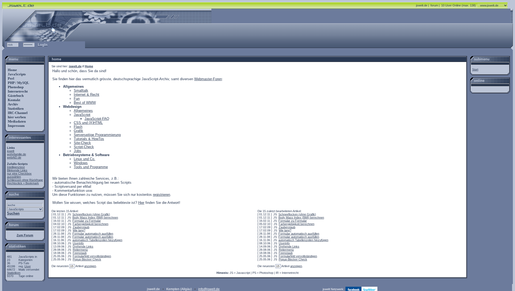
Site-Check (82, 143)
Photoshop (15, 87)
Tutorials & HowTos (89, 139)
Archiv (12, 104)
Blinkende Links (17, 170)
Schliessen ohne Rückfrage (25, 180)
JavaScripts (16, 74)
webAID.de (14, 157)
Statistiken (15, 108)
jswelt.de (421, 5)
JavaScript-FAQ (96, 119)
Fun (77, 99)
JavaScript (82, 115)
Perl (10, 78)
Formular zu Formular (86, 220)
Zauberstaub (81, 227)
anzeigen (90, 266)
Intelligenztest (16, 167)
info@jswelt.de (209, 289)
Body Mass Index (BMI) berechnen (95, 217)
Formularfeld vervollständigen (92, 256)
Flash (78, 127)
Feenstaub (80, 253)
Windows (81, 163)
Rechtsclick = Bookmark (23, 183)
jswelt (10, 151)
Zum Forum (25, 235)
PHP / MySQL (18, 83)
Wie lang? (79, 230)
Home (12, 70)
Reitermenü (80, 249)
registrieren (161, 195)
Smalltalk (81, 91)
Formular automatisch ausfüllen (92, 233)
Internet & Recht (86, 95)
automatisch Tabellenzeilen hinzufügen (97, 240)
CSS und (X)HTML (88, 123)
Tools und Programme (91, 167)
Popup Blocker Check (87, 259)
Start (475, 69)
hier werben (16, 117)
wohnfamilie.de (16, 154)
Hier (141, 203)
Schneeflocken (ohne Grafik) (91, 214)
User (27, 266)
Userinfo (78, 243)
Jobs (77, 151)
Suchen (13, 213)
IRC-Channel (17, 113)
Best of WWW (85, 103)
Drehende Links (83, 246)
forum (434, 5)
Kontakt (13, 100)
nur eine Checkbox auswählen (19, 175)
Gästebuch (15, 96)
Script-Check (84, 147)
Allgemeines (83, 111)
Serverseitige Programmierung (97, 135)
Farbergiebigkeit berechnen (90, 224)
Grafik (78, 131)
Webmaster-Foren (208, 79)
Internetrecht (17, 91)
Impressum (16, 126)
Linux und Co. (84, 159)
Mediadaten (16, 121)
